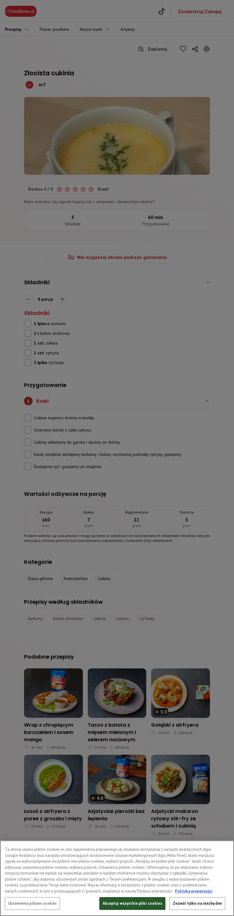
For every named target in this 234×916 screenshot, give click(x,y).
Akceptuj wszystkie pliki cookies (132, 903)
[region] (117, 878)
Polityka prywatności (193, 891)
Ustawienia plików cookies (32, 903)
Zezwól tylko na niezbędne (197, 903)
